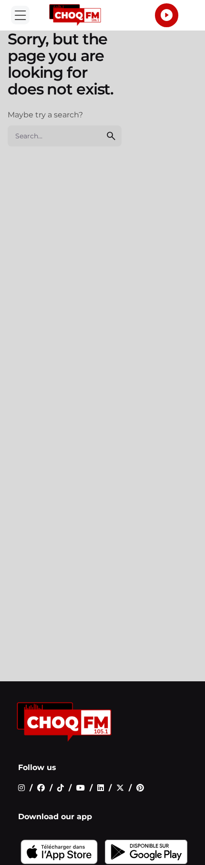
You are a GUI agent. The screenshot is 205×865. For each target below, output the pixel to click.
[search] (111, 135)
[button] (20, 15)
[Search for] (65, 135)
